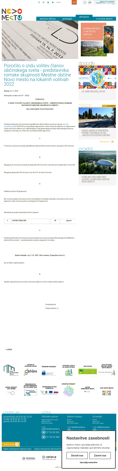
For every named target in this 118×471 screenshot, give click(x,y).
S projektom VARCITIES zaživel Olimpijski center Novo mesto (95, 179)
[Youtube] (48, 2)
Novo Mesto (17, 14)
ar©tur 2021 (59, 467)
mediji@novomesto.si (103, 427)
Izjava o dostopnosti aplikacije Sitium (49, 449)
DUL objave (21, 60)
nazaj (10, 349)
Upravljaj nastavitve (88, 462)
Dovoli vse (77, 455)
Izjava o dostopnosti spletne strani (17, 449)
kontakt (85, 2)
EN (90, 2)
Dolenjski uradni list (10, 60)
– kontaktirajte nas (105, 3)
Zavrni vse (100, 455)
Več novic (105, 141)
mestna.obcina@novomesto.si (51, 429)
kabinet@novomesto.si (78, 427)
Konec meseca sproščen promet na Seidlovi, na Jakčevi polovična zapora (96, 133)
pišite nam (9, 444)
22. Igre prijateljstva (93, 91)
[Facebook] (39, 2)
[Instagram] (43, 2)
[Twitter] (52, 2)
